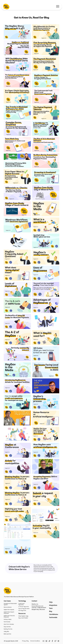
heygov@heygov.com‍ (37, 606)
